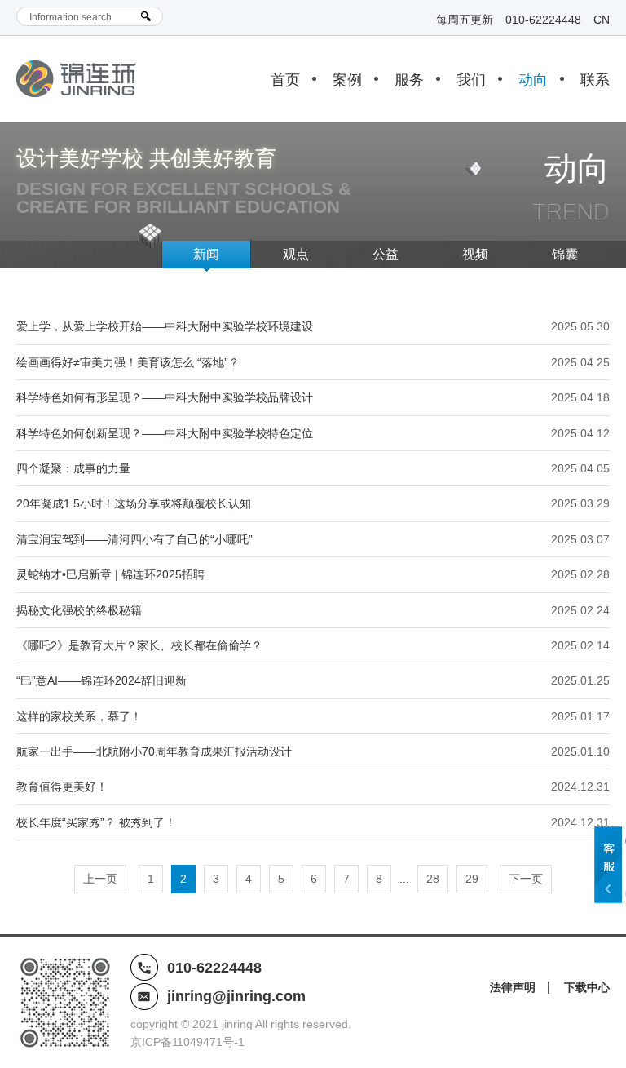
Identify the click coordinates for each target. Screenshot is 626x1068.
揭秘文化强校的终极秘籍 (79, 610)
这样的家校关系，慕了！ (79, 716)
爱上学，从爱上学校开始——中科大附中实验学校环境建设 (164, 326)
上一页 (100, 878)
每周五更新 (464, 19)
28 (432, 878)
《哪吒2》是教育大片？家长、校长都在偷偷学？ (139, 645)
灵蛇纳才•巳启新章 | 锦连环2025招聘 (110, 574)
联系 (595, 80)
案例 (347, 80)
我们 (471, 80)
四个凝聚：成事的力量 (73, 468)
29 (471, 878)
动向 (533, 80)
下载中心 (587, 987)
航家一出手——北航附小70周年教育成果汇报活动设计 (154, 751)
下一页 (526, 878)
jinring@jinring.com (236, 996)
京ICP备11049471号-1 (187, 1041)
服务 (409, 80)
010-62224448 (543, 19)
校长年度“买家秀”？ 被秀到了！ (96, 822)
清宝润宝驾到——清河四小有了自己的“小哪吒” (134, 539)
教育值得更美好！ (62, 786)
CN (601, 19)
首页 (285, 80)
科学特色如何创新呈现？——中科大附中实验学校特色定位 (164, 433)
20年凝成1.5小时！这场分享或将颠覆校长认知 (133, 503)
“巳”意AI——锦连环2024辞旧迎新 (101, 680)
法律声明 (513, 987)
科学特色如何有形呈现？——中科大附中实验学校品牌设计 (164, 397)
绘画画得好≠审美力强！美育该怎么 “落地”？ (128, 362)
